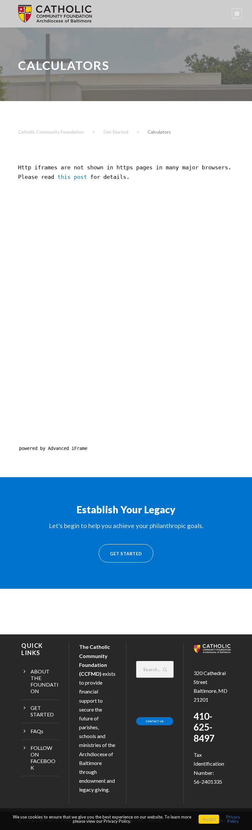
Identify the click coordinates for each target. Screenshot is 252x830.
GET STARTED (42, 711)
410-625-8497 (204, 727)
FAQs (37, 731)
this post (72, 177)
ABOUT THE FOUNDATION (44, 681)
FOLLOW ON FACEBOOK (43, 758)
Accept (209, 819)
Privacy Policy (233, 819)
